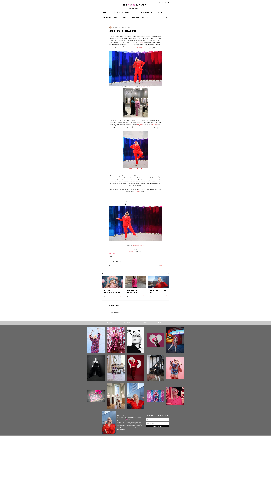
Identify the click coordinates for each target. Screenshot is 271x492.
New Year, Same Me (158, 291)
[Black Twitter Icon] (168, 2)
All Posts (106, 17)
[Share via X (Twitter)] (113, 261)
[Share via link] (120, 261)
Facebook (109, 322)
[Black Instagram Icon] (162, 2)
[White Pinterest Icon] (141, 323)
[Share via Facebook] (110, 261)
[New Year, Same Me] (158, 282)
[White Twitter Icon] (158, 322)
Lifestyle (135, 17)
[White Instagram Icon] (124, 322)
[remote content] (135, 170)
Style (116, 17)
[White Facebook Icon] (106, 322)
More (144, 17)
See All (167, 273)
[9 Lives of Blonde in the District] (112, 282)
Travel (125, 17)
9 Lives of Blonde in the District (111, 291)
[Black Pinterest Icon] (165, 2)
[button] (167, 17)
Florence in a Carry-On (134, 291)
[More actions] (161, 27)
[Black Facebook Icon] (160, 2)
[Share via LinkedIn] (117, 261)
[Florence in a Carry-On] (135, 282)
